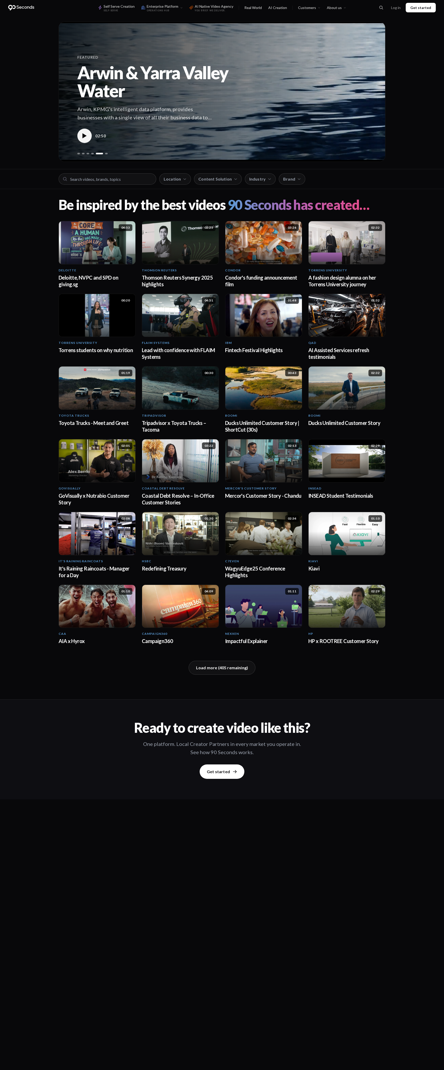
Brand (289, 178)
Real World (253, 7)
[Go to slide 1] (78, 153)
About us (334, 7)
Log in (396, 7)
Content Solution (215, 178)
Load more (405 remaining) (222, 667)
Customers (307, 7)
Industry (257, 178)
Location (172, 178)
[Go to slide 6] (104, 153)
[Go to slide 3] (88, 153)
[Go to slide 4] (92, 153)
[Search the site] (381, 7)
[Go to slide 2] (83, 153)
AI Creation (277, 7)
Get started (420, 7)
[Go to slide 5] (97, 153)
